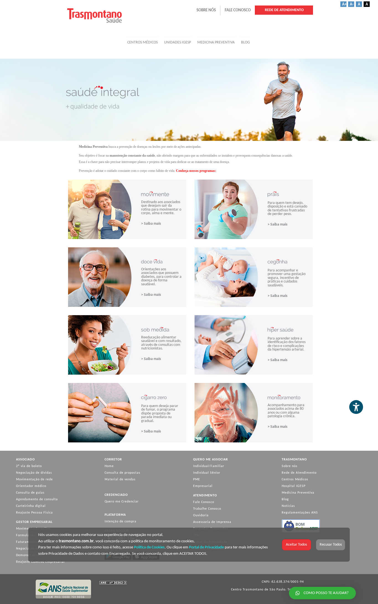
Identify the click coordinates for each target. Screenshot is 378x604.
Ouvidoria (201, 515)
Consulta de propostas (122, 473)
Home (109, 466)
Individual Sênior (206, 473)
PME (196, 479)
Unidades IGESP (177, 42)
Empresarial (203, 486)
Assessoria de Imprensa (212, 522)
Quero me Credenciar (122, 501)
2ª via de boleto (29, 466)
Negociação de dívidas (34, 473)
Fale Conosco (203, 502)
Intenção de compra (120, 521)
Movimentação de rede (34, 479)
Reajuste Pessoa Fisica (34, 512)
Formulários (25, 535)
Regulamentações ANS (300, 512)
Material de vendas (120, 479)
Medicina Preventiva (215, 42)
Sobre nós (289, 466)
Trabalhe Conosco (207, 508)
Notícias (288, 506)
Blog (245, 42)
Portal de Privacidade (206, 547)
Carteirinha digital (31, 506)
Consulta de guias (30, 492)
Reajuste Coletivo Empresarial (40, 562)
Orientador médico (31, 486)
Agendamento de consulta (37, 499)
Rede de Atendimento (299, 473)
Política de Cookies (149, 547)
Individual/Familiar (208, 466)
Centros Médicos (142, 42)
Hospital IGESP (293, 486)
